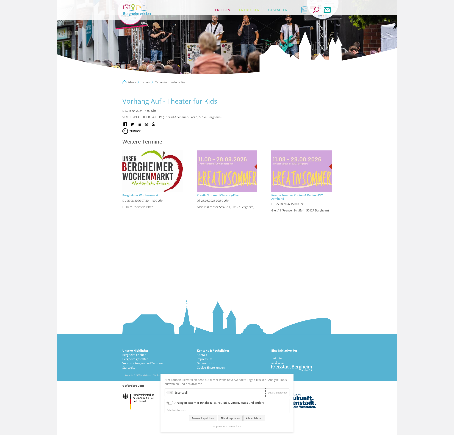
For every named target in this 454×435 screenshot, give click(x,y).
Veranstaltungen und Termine (142, 363)
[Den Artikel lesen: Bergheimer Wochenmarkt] (152, 171)
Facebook (125, 124)
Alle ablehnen (254, 418)
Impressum (204, 359)
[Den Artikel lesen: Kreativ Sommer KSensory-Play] (227, 171)
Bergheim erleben (134, 355)
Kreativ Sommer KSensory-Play (218, 195)
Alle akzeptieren (230, 418)
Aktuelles (304, 9)
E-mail (146, 124)
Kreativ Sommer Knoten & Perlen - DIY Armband (297, 197)
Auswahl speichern (203, 418)
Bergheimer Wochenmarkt (140, 195)
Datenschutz (205, 363)
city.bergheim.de (124, 82)
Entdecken (249, 9)
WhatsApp (153, 124)
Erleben (222, 9)
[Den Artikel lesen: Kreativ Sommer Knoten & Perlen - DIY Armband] (301, 171)
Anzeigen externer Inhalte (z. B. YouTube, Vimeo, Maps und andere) (220, 403)
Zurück (135, 131)
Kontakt (327, 9)
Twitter (132, 124)
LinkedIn (139, 124)
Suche (316, 9)
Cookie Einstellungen (211, 368)
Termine (145, 81)
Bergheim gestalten (135, 359)
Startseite (128, 368)
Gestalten (278, 9)
